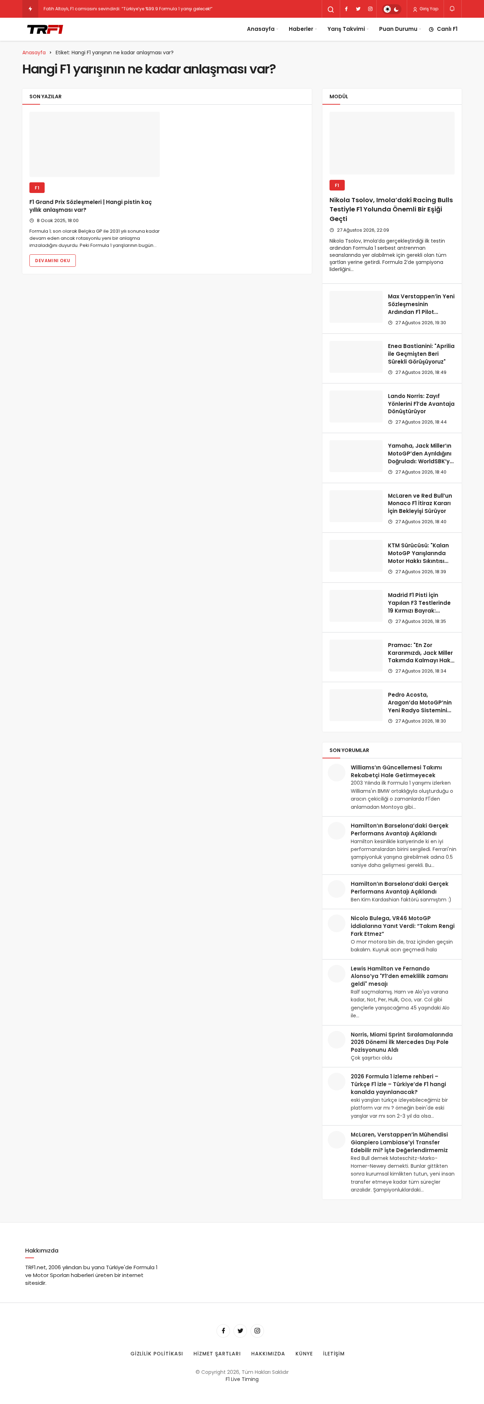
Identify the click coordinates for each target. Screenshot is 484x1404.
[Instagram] (370, 9)
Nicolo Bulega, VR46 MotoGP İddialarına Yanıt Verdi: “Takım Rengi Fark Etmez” (403, 926)
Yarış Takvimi (346, 29)
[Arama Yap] (331, 9)
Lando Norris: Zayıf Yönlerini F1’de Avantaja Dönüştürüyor (421, 403)
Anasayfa (261, 29)
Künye (304, 1353)
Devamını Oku (52, 261)
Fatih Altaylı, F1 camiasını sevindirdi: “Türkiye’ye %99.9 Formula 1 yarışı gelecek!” (128, 9)
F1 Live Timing (242, 1379)
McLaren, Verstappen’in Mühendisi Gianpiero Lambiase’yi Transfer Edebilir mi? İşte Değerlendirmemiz (399, 1142)
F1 (37, 188)
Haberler (301, 29)
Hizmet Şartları (217, 1353)
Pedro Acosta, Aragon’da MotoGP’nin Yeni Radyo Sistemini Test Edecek (420, 706)
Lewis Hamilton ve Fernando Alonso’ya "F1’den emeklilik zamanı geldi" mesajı (399, 976)
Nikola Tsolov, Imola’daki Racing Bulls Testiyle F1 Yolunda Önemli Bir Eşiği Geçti (391, 209)
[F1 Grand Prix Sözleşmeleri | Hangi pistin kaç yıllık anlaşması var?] (94, 144)
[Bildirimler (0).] (452, 8)
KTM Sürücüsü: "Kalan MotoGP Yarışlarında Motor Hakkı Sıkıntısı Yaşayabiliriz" (418, 557)
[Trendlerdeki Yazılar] (30, 9)
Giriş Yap (428, 9)
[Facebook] (346, 9)
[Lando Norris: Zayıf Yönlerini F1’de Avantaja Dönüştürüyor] (356, 406)
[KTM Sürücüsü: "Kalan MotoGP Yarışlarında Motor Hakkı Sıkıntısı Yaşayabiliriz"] (356, 556)
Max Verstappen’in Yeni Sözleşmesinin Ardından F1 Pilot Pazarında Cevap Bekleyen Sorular (421, 312)
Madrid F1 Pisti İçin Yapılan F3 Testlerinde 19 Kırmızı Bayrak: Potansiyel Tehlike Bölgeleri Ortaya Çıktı (419, 611)
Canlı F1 (447, 29)
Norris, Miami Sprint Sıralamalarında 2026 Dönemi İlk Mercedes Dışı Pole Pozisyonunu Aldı (402, 1042)
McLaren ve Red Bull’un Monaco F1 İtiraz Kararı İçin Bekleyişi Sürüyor (420, 503)
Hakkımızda (268, 1353)
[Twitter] (358, 9)
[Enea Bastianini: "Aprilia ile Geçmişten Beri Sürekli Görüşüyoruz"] (356, 357)
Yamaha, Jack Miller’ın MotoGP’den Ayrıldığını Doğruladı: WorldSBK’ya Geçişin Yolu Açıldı (421, 457)
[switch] (391, 9)
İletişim (334, 1353)
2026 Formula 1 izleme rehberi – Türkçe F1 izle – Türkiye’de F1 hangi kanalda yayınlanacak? (398, 1084)
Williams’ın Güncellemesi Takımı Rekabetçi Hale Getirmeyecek (396, 771)
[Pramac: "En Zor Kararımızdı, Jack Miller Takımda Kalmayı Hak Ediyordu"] (356, 655)
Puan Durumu (398, 29)
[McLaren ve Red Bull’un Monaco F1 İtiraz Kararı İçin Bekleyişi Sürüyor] (356, 506)
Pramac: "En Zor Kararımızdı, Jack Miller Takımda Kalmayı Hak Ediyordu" (420, 656)
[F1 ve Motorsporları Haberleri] (44, 29)
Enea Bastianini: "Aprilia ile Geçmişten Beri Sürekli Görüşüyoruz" (421, 354)
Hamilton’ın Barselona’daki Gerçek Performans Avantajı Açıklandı (400, 829)
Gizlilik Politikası (157, 1353)
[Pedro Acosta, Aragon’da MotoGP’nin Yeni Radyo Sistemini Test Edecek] (356, 705)
